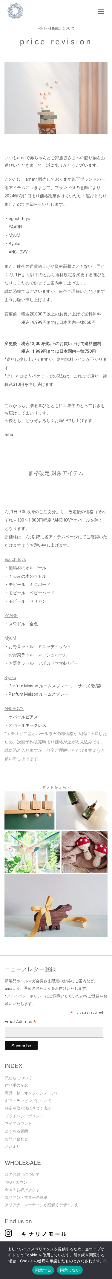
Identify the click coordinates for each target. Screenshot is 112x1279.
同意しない (70, 1270)
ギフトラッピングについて (28, 1101)
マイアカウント (18, 1123)
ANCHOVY (14, 708)
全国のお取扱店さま (22, 1189)
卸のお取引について (22, 1174)
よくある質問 (16, 1131)
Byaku (10, 677)
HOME (41, 28)
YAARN (11, 615)
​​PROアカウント (18, 1182)
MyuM (10, 638)
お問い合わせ (16, 1139)
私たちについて (18, 1078)
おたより (12, 1146)
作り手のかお (16, 1085)
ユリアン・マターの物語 (26, 1197)
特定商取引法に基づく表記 (28, 1108)
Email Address (20, 1022)
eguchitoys (15, 559)
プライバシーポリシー (25, 996)
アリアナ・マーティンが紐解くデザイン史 (42, 1205)
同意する (43, 1270)
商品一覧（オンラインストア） (32, 1093)
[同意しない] (105, 1260)
